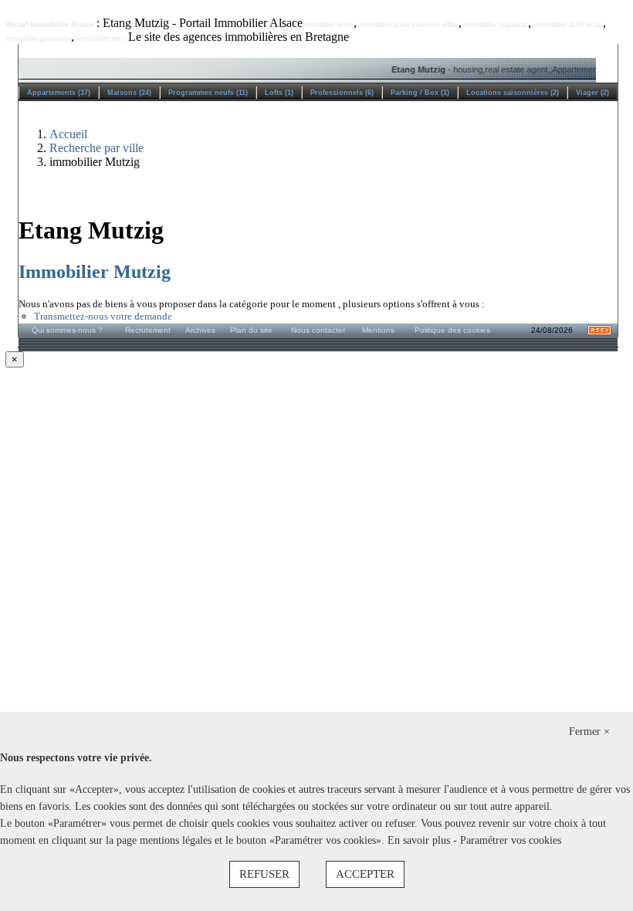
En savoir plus (420, 840)
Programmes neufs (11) (208, 93)
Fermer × (589, 731)
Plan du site (251, 330)
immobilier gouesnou (38, 38)
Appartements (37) (58, 93)
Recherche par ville (96, 147)
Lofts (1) (279, 93)
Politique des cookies (452, 330)
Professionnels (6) (342, 93)
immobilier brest (328, 25)
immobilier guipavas (496, 25)
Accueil (68, 134)
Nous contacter (318, 330)
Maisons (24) (129, 93)
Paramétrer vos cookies (510, 840)
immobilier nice (101, 38)
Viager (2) (592, 93)
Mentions (378, 330)
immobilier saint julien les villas (409, 25)
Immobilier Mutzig (95, 272)
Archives (200, 330)
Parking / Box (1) (420, 93)
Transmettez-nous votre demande (103, 316)
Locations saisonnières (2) (512, 93)
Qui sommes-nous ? (67, 330)
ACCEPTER (365, 874)
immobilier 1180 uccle (568, 25)
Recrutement (148, 330)
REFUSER (264, 874)
